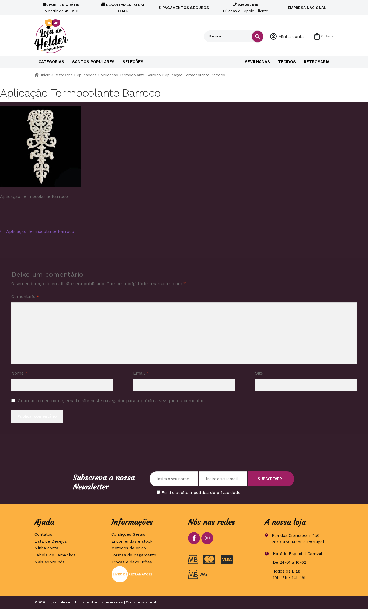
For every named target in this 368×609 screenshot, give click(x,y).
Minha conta (291, 36)
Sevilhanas (257, 61)
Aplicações (86, 75)
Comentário (25, 296)
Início (45, 75)
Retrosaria (316, 61)
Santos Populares (93, 61)
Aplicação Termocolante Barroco (130, 75)
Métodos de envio (128, 548)
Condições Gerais (128, 534)
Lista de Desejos (50, 541)
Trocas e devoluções (131, 562)
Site (259, 373)
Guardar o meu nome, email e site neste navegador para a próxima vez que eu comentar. (111, 400)
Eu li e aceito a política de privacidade (201, 492)
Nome (19, 373)
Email (140, 373)
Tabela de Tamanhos (55, 555)
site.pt (151, 602)
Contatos (43, 534)
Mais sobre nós (49, 562)
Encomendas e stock (131, 541)
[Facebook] (194, 538)
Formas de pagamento (133, 555)
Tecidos (287, 61)
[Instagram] (207, 538)
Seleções (133, 61)
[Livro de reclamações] (145, 574)
